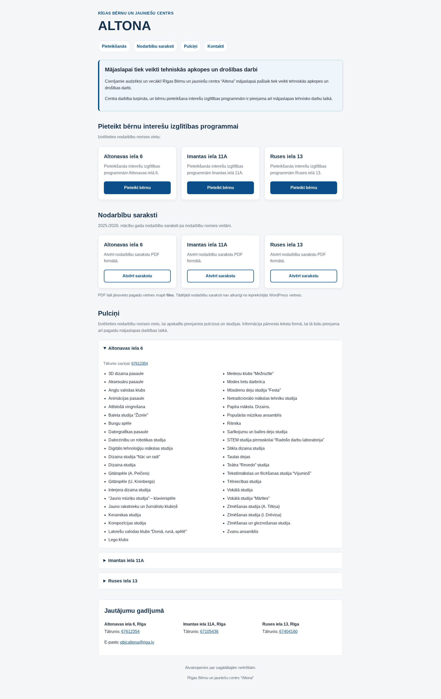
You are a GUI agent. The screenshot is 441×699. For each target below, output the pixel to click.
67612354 (139, 363)
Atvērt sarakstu (137, 276)
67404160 (288, 631)
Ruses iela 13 (122, 580)
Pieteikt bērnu (137, 187)
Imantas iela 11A (126, 560)
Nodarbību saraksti (155, 46)
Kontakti (215, 46)
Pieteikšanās (114, 46)
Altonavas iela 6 (125, 348)
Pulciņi (190, 46)
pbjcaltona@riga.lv (137, 642)
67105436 (209, 631)
